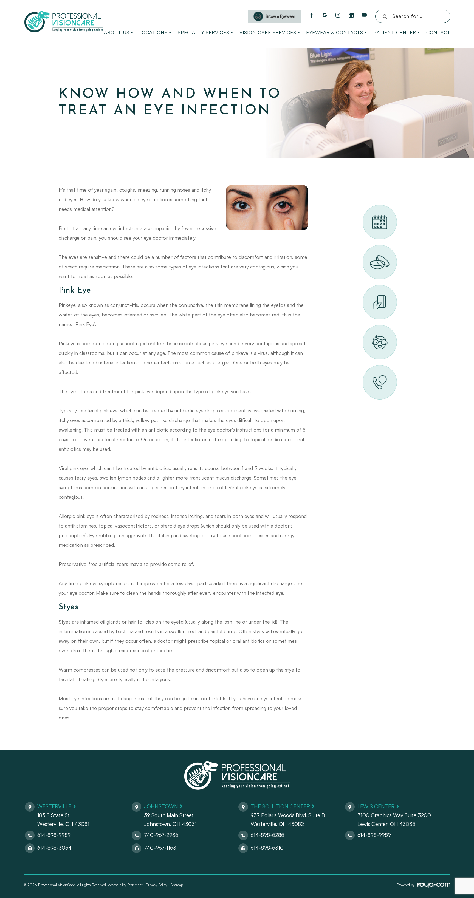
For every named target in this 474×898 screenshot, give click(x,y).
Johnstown (161, 806)
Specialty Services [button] (203, 32)
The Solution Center (280, 806)
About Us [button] (116, 32)
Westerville (54, 806)
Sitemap (177, 885)
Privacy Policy (156, 885)
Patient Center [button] (394, 32)
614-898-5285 (267, 835)
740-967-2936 (161, 835)
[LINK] (369, 208)
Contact (438, 32)
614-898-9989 (54, 835)
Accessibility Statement (125, 885)
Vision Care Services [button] (267, 32)
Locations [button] (153, 32)
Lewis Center (375, 806)
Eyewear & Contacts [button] (334, 32)
